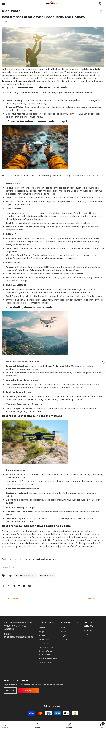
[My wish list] (100, 3)
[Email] (29, 585)
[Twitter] (8, 585)
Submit (28, 690)
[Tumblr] (19, 585)
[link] (37, 725)
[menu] (3, 3)
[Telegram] (24, 585)
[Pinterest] (14, 585)
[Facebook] (3, 585)
